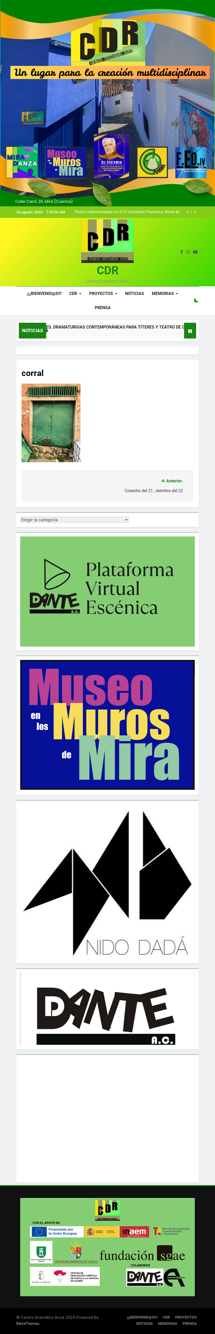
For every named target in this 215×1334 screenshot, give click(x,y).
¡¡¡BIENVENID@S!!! (44, 293)
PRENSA (103, 307)
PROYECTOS (101, 293)
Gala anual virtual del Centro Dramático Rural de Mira (133, 212)
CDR (108, 270)
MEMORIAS (163, 293)
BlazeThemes (27, 1323)
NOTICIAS (134, 293)
